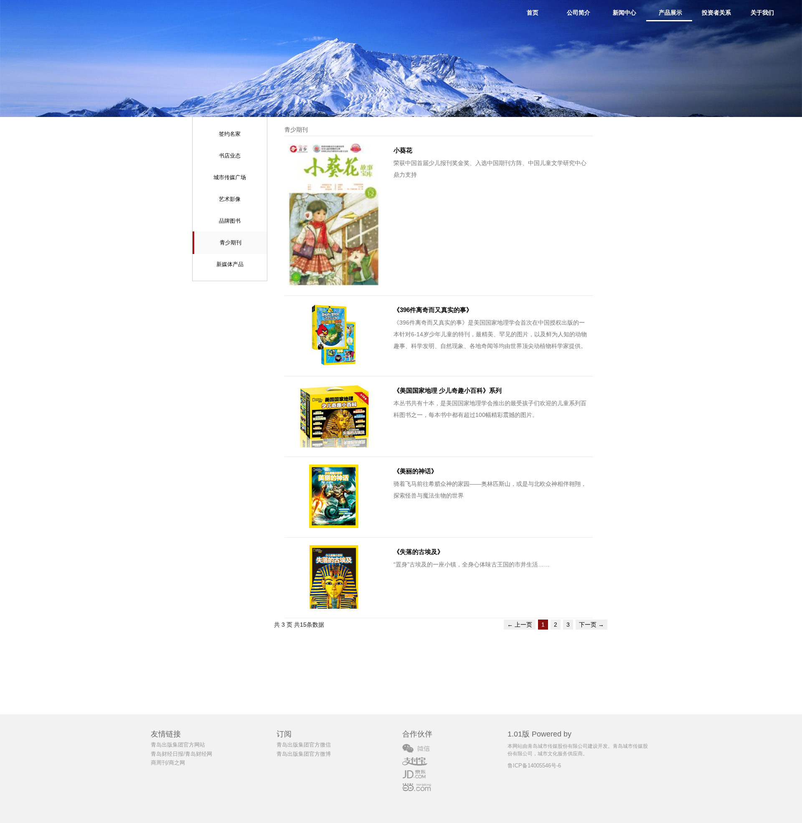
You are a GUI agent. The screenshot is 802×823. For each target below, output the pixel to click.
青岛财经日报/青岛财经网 (181, 754)
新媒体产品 (230, 264)
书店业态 (230, 155)
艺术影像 (230, 199)
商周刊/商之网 (168, 762)
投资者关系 (716, 12)
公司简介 (578, 12)
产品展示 (670, 12)
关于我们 (762, 12)
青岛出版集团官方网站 (178, 745)
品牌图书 (230, 221)
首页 (532, 12)
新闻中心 (624, 12)
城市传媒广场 (229, 177)
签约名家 (230, 134)
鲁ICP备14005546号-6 (534, 765)
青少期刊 (230, 242)
